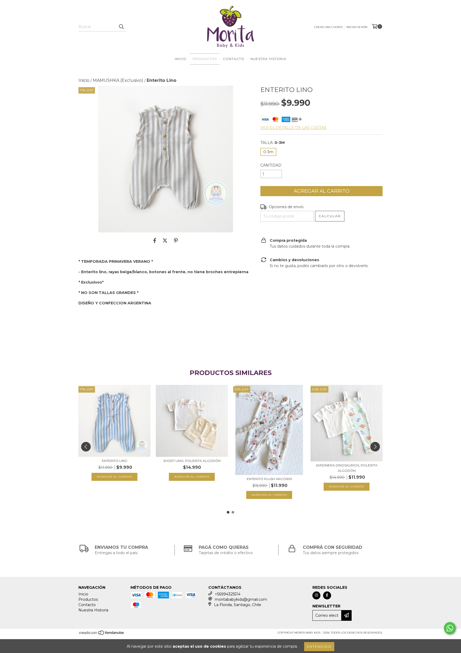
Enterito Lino (114, 461)
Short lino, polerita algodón (192, 461)
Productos (205, 59)
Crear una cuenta (328, 27)
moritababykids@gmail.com (241, 599)
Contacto (233, 59)
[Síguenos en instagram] (316, 595)
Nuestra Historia (269, 59)
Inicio (180, 59)
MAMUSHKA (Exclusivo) (118, 80)
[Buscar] (121, 26)
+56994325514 (227, 594)
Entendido (319, 646)
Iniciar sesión (356, 27)
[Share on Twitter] (165, 240)
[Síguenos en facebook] (327, 595)
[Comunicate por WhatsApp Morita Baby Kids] (450, 628)
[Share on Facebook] (154, 240)
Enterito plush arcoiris (269, 479)
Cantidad (270, 165)
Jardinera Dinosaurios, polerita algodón (346, 468)
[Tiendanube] (101, 634)
